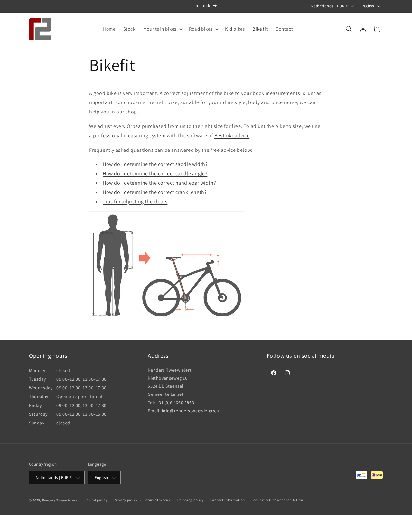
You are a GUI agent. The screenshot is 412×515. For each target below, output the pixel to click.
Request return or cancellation (277, 500)
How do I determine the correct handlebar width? (159, 183)
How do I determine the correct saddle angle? (155, 173)
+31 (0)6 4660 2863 (175, 402)
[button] (162, 29)
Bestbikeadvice (231, 135)
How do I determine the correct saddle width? (155, 164)
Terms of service (157, 500)
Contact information (227, 500)
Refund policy (95, 500)
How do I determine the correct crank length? (155, 192)
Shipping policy (190, 500)
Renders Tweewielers (59, 500)
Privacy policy (125, 500)
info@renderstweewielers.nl (191, 410)
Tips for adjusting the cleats (135, 201)
